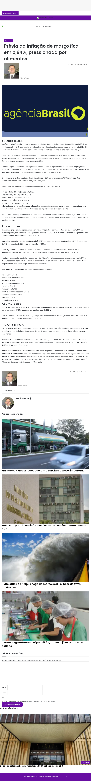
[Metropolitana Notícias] (45, 18)
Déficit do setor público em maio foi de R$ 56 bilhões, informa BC (31, 766)
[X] (2, 782)
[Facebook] (1, 782)
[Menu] (3, 18)
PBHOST (64, 777)
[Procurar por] (88, 18)
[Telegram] (5, 782)
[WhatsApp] (4, 782)
